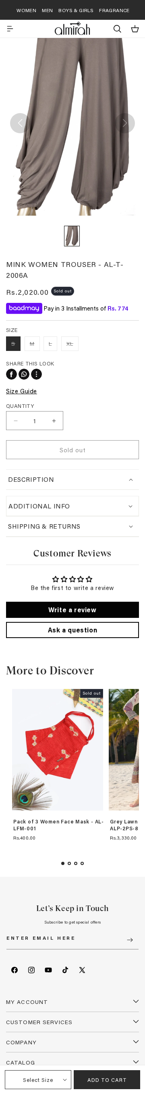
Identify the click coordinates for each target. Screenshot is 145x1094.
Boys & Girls (75, 10)
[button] (10, 29)
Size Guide (21, 391)
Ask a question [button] (72, 630)
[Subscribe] (130, 939)
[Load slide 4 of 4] (82, 863)
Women (26, 10)
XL (72, 345)
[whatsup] (24, 374)
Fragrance (114, 10)
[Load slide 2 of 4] (69, 863)
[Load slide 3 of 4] (75, 863)
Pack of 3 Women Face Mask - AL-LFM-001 (58, 825)
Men (47, 10)
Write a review (72, 609)
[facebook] (11, 374)
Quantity (20, 406)
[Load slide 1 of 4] (63, 863)
